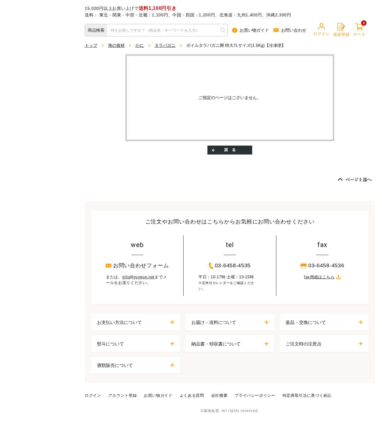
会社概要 (219, 395)
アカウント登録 (122, 395)
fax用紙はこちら (319, 277)
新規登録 (341, 34)
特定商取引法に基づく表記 (307, 395)
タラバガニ (165, 45)
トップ (91, 45)
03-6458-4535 (233, 265)
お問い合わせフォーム (141, 265)
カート (359, 29)
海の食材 (116, 45)
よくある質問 (192, 395)
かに (139, 45)
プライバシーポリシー (255, 395)
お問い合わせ (293, 30)
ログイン (321, 34)
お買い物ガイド (254, 30)
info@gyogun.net (138, 277)
